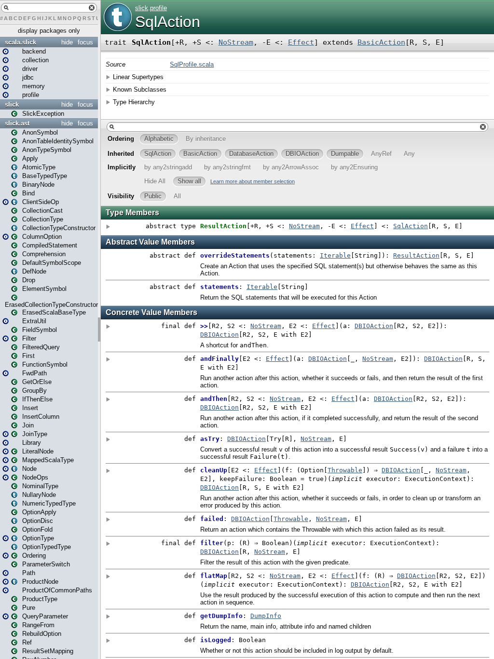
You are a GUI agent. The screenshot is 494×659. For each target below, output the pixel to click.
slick (12, 104)
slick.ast (17, 123)
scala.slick (20, 42)
